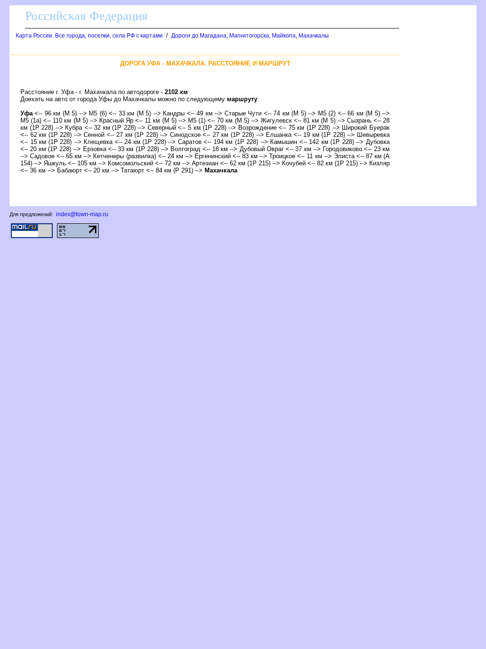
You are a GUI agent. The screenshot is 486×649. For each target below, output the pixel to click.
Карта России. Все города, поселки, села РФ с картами (89, 35)
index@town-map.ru (82, 214)
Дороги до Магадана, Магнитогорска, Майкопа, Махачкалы (250, 35)
